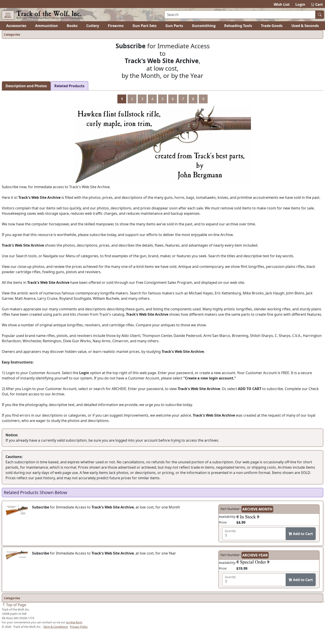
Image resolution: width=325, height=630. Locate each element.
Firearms (116, 25)
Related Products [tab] (69, 85)
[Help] (247, 516)
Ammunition (46, 25)
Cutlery (92, 25)
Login (300, 4)
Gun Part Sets (144, 25)
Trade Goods (272, 25)
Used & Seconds (305, 25)
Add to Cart (302, 533)
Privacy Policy (79, 627)
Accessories (16, 25)
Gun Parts (174, 25)
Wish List (282, 4)
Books (72, 25)
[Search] (319, 14)
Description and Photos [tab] (26, 85)
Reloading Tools (238, 25)
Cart (317, 4)
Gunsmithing (204, 25)
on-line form (74, 622)
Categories (12, 34)
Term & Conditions (55, 627)
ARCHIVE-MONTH (257, 509)
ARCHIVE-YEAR (255, 555)
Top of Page (15, 604)
